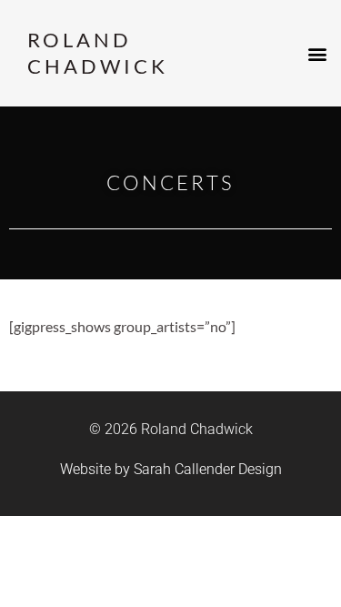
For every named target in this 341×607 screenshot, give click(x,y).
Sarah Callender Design (208, 469)
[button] (317, 53)
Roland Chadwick (97, 52)
